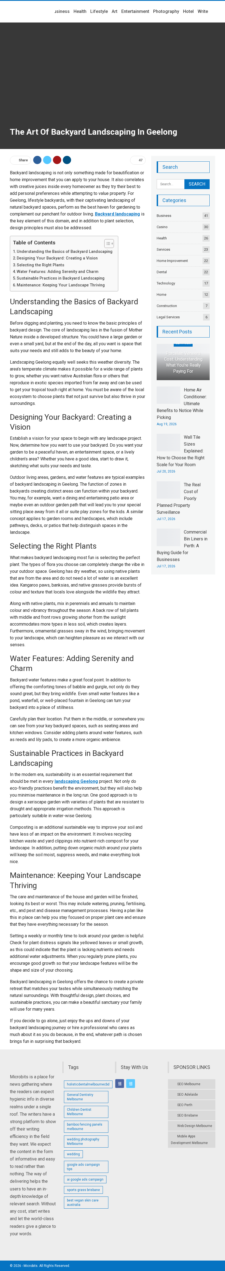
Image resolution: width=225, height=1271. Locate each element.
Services (163, 249)
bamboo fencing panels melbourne (84, 1127)
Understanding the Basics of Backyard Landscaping (65, 251)
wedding (73, 1154)
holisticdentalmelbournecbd (88, 1084)
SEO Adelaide (187, 1094)
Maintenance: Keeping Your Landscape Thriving (61, 285)
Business (60, 11)
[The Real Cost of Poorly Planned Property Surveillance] (168, 490)
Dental (162, 272)
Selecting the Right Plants (40, 265)
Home (161, 294)
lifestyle (99, 11)
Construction (167, 306)
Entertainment (135, 11)
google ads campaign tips (83, 1167)
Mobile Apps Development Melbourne (189, 1139)
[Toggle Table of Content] (106, 243)
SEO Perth (184, 1105)
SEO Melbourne (188, 1084)
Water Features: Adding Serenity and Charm (58, 271)
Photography (166, 11)
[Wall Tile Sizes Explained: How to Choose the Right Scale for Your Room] (168, 442)
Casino (162, 227)
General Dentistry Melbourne (80, 1097)
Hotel (188, 11)
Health (80, 11)
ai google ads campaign (85, 1179)
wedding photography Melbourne (83, 1141)
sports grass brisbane (83, 1190)
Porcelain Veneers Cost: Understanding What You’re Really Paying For (183, 362)
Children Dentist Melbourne (79, 1112)
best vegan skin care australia (83, 1202)
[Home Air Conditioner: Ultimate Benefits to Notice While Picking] (168, 395)
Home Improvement (172, 261)
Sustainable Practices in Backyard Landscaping (61, 278)
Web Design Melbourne (194, 1126)
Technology (166, 283)
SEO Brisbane (187, 1115)
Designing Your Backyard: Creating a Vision (57, 258)
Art (114, 11)
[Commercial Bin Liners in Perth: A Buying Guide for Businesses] (168, 537)
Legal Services (168, 317)
